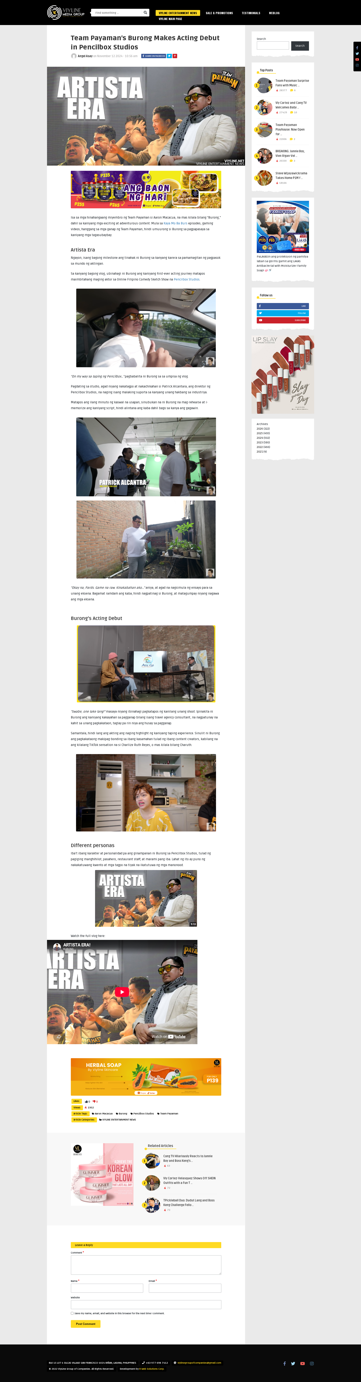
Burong (123, 1113)
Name (75, 1281)
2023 (260, 442)
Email (153, 1281)
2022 (260, 447)
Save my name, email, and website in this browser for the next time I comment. (120, 1313)
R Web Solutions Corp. (151, 1369)
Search (261, 39)
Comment (77, 1252)
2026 (260, 428)
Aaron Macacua (104, 1113)
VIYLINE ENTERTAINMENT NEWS (178, 13)
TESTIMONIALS (251, 13)
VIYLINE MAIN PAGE (170, 18)
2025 (260, 433)
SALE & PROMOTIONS (219, 13)
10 (295, 112)
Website (75, 1297)
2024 (260, 438)
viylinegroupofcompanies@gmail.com (199, 1362)
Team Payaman (169, 1113)
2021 (260, 451)
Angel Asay (85, 56)
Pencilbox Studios (187, 279)
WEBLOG (274, 13)
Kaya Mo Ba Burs (175, 223)
